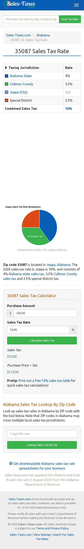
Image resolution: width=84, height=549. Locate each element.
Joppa (50, 265)
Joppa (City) (19, 92)
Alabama (43, 35)
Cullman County (21, 84)
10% (68, 108)
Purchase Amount (21, 306)
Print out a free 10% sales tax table (44, 380)
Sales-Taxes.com (18, 35)
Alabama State (21, 76)
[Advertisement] (42, 159)
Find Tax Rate (70, 19)
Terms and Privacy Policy (52, 528)
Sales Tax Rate (18, 322)
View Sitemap (42, 534)
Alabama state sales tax (26, 274)
